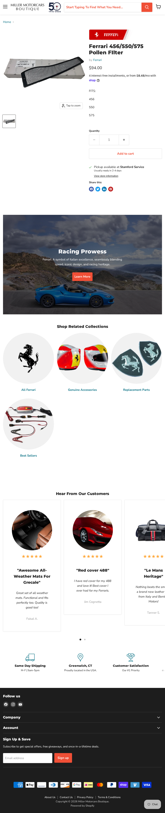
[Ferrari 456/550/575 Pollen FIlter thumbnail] (9, 121)
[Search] (146, 7)
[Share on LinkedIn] (104, 189)
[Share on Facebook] (91, 189)
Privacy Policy (85, 797)
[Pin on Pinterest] (110, 189)
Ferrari (97, 60)
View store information (106, 176)
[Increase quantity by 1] (124, 140)
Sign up (63, 758)
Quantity (94, 131)
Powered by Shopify (82, 806)
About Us (49, 797)
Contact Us (66, 797)
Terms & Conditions (109, 797)
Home (7, 22)
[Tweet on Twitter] (97, 189)
